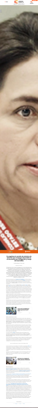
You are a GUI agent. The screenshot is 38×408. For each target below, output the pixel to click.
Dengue (16, 403)
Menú (7, 1)
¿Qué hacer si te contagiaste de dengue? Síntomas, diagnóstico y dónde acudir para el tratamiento (24, 359)
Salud (20, 403)
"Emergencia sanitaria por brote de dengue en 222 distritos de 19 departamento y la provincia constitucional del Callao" (18, 374)
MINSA (24, 403)
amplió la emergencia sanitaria (24, 370)
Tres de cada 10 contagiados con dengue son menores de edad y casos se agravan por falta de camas (23, 309)
